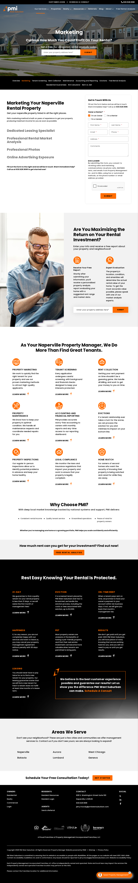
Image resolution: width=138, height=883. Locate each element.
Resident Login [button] (48, 799)
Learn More (19, 394)
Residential (12, 795)
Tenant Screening (39, 81)
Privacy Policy (103, 850)
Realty (66, 9)
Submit (88, 52)
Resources (79, 9)
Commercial (12, 803)
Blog (101, 9)
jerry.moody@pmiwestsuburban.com (92, 806)
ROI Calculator (74, 85)
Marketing (26, 81)
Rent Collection (54, 81)
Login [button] (9, 806)
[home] (13, 9)
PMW (84, 850)
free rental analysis (69, 552)
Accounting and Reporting (87, 81)
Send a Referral (48, 810)
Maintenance (68, 81)
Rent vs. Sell (87, 85)
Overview (16, 81)
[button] (41, 130)
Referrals (92, 9)
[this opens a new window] (85, 829)
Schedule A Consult (98, 691)
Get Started (102, 778)
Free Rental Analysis (125, 9)
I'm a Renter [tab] (112, 115)
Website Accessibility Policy (120, 858)
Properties (56, 9)
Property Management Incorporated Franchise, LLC (78, 837)
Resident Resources (50, 795)
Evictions (103, 81)
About (109, 9)
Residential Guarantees (56, 85)
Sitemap (92, 850)
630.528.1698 (129, 2)
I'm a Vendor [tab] (96, 119)
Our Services (41, 9)
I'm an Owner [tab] (96, 115)
